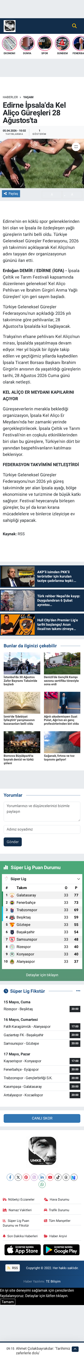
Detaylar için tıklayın (42, 975)
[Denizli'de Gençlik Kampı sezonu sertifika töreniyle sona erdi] (62, 663)
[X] (18, 1177)
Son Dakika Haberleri (22, 1236)
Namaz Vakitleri (20, 1210)
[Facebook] (10, 1177)
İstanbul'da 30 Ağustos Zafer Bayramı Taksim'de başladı (20, 680)
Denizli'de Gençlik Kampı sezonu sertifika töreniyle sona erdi (61, 680)
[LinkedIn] (42, 1177)
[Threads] (66, 1177)
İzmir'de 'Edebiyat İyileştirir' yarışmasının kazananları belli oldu (19, 720)
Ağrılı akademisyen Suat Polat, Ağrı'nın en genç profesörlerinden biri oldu (61, 720)
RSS (14, 1268)
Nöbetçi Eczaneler (21, 1199)
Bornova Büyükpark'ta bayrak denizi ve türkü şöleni (19, 759)
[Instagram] (34, 1177)
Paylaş (13, 194)
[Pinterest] (26, 1177)
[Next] (74, 1177)
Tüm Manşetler (59, 1221)
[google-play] (61, 1250)
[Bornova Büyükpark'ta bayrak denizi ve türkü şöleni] (22, 742)
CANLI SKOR (42, 1118)
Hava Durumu (59, 1199)
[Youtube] (50, 1177)
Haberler (10, 97)
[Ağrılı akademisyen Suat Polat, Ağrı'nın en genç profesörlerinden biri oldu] (62, 702)
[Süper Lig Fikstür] (78, 991)
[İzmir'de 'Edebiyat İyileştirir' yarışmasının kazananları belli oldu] (22, 702)
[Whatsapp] (42, 1184)
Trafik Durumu (59, 1210)
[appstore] (23, 1250)
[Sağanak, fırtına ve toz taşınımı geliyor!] (62, 742)
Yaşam (28, 97)
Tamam (8, 1302)
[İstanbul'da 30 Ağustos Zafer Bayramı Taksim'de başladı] (22, 663)
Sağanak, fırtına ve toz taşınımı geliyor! (59, 757)
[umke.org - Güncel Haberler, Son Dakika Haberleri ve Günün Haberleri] (10, 25)
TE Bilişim (53, 1281)
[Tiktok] (58, 1177)
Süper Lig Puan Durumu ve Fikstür (16, 1223)
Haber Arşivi (58, 1236)
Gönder (13, 842)
